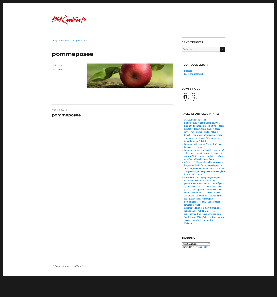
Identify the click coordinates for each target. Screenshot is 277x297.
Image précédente (61, 40)
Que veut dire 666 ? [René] (196, 120)
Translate (202, 247)
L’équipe (188, 71)
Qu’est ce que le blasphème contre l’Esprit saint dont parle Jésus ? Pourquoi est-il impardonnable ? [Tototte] (203, 138)
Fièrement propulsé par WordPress (71, 266)
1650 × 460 (57, 69)
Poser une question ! (193, 74)
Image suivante (80, 40)
